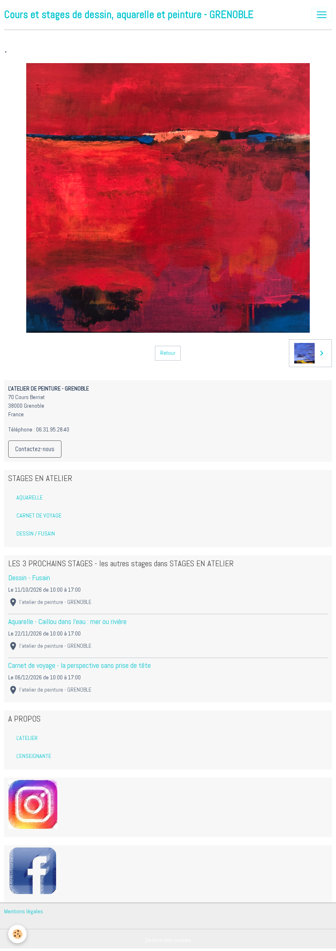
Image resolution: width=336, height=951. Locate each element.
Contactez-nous (34, 449)
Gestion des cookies (168, 940)
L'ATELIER (27, 738)
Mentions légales (23, 911)
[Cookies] (17, 934)
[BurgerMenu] (321, 15)
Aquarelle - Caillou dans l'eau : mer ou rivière (67, 621)
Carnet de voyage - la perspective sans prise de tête (79, 665)
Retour (167, 352)
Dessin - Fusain (29, 577)
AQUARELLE (29, 497)
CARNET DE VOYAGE (38, 515)
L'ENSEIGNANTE (33, 756)
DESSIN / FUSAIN (35, 533)
